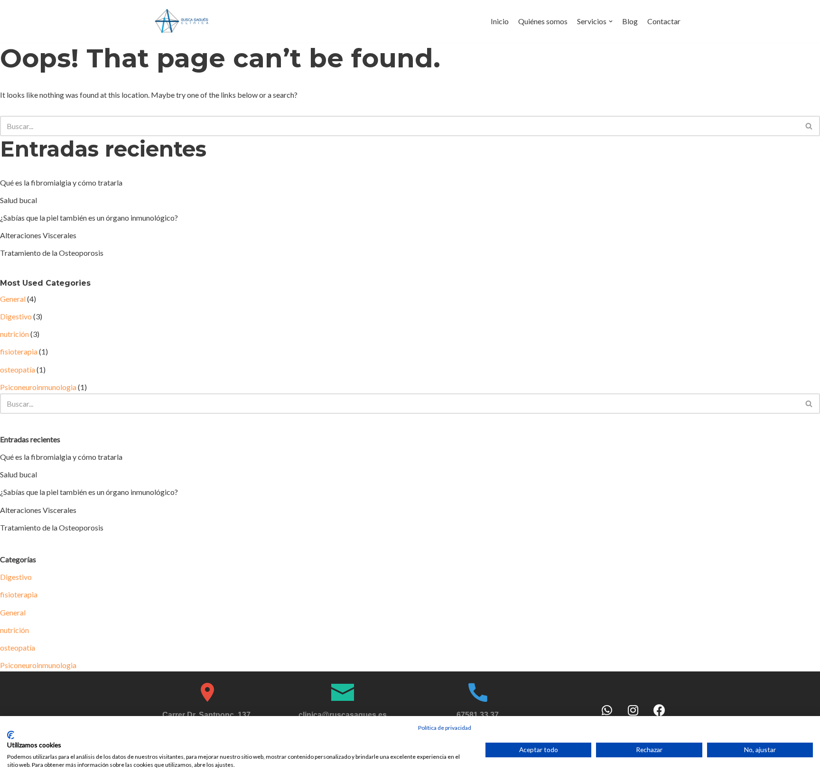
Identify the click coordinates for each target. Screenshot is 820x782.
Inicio (500, 21)
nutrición (14, 333)
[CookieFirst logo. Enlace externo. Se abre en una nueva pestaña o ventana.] (10, 735)
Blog (630, 21)
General (13, 298)
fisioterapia (18, 351)
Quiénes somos (543, 21)
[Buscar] (809, 126)
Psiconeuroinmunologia (38, 386)
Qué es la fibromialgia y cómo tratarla (61, 182)
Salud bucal (18, 200)
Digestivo (16, 316)
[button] (808, 126)
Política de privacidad (444, 727)
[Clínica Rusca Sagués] (182, 21)
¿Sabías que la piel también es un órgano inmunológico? (89, 217)
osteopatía (17, 369)
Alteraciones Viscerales (38, 235)
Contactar (663, 21)
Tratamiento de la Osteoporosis (51, 252)
